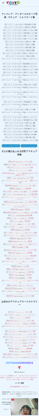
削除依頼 (16, 386)
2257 (11, 386)
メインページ (4, 375)
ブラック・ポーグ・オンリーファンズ (11, 145)
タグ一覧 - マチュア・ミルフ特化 (23, 379)
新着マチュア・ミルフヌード (17, 375)
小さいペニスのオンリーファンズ (28, 145)
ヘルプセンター (24, 386)
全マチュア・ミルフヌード (15, 377)
